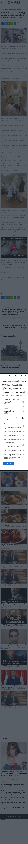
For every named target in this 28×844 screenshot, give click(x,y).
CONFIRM (8, 463)
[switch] (23, 402)
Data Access (14, 468)
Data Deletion (6, 468)
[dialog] (14, 422)
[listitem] (14, 399)
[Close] (25, 376)
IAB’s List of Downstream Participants (15, 395)
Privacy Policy (21, 468)
